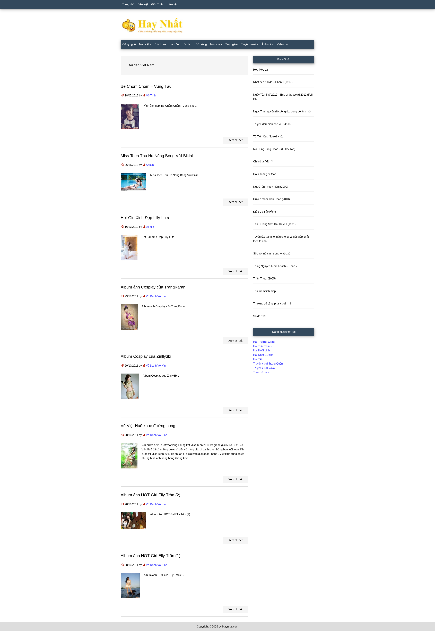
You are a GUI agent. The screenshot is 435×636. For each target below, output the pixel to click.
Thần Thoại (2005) (264, 278)
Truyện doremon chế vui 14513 (272, 124)
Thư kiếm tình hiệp (264, 291)
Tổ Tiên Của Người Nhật (268, 136)
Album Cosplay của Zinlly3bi (146, 356)
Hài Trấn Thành (262, 346)
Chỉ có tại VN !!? (263, 161)
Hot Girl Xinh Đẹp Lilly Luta (145, 217)
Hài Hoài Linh (261, 350)
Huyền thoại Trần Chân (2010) (271, 199)
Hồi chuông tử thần (264, 174)
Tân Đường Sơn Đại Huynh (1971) (274, 224)
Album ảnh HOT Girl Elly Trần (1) (150, 555)
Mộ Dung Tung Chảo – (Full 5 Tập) (274, 149)
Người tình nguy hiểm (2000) (270, 186)
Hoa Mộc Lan (261, 69)
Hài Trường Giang (264, 341)
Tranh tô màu (261, 372)
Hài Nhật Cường (263, 354)
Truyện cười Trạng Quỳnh (268, 363)
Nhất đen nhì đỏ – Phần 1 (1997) (272, 82)
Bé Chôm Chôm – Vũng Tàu (146, 86)
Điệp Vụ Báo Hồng (264, 211)
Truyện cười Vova (264, 368)
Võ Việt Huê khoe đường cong (148, 425)
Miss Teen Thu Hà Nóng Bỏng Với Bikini (157, 155)
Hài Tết (257, 359)
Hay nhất (217, 25)
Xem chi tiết (235, 140)
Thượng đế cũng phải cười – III (272, 303)
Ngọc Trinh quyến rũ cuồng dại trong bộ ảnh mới (282, 111)
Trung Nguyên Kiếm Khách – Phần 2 (275, 266)
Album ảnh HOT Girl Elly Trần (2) (150, 495)
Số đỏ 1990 (260, 316)
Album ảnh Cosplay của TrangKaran (153, 287)
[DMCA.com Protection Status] (8, 633)
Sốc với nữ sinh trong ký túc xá (271, 253)
